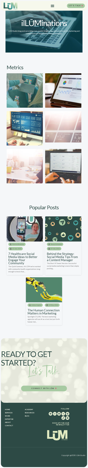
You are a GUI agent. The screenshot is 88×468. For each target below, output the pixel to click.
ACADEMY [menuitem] (29, 409)
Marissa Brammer (18, 244)
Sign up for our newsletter (60, 424)
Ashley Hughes (36, 305)
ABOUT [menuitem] (8, 422)
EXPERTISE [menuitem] (9, 419)
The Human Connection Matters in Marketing (44, 311)
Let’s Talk (75, 5)
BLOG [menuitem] (27, 416)
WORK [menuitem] (7, 416)
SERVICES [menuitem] (8, 413)
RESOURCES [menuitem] (29, 413)
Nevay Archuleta (56, 244)
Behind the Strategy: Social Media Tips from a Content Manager (62, 257)
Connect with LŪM (43, 388)
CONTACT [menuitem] (9, 425)
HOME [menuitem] (7, 409)
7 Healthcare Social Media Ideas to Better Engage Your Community (22, 258)
